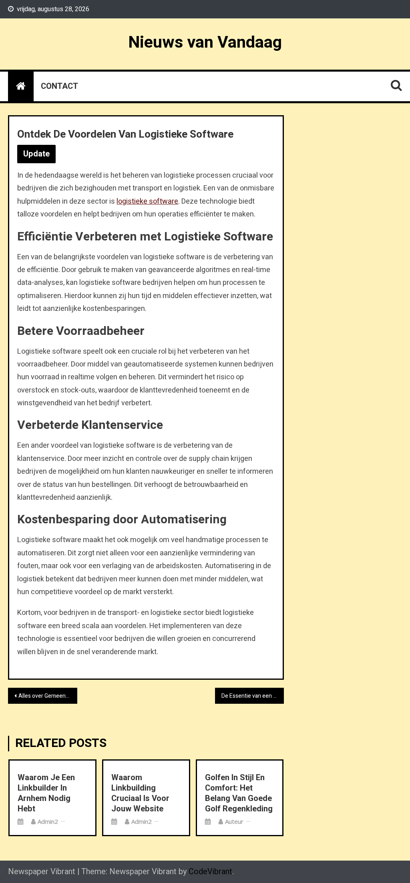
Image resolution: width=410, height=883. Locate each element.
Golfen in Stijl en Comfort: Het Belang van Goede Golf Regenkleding (239, 793)
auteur (234, 821)
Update (36, 154)
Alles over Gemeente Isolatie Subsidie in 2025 (47, 696)
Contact (59, 86)
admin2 (48, 821)
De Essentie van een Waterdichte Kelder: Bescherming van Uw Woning (252, 696)
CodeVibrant (210, 871)
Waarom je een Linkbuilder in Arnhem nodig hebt (46, 793)
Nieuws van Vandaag (205, 42)
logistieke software (147, 201)
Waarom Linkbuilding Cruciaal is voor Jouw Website (140, 793)
